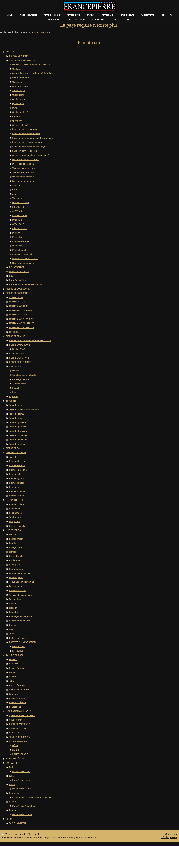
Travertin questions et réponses (24, 409)
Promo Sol (17, 237)
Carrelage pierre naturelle (24, 375)
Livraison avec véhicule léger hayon (29, 146)
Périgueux (14, 793)
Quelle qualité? (19, 99)
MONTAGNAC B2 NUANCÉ (21, 327)
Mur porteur (14, 521)
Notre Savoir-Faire (17, 280)
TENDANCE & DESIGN (19, 737)
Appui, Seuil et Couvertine (21, 581)
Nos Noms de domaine (23, 262)
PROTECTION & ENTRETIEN (22, 642)
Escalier (13, 659)
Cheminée (14, 676)
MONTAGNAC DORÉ (18, 306)
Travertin (13, 456)
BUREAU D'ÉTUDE (17, 702)
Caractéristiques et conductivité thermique (32, 73)
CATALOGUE (18, 224)
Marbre (12, 534)
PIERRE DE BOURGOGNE (18, 288)
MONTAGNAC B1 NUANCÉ (21, 323)
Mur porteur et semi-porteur (25, 159)
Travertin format (16, 413)
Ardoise (16, 185)
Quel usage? (18, 103)
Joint (14, 193)
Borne (12, 672)
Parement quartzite (18, 525)
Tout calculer (18, 198)
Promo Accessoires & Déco (25, 258)
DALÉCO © (17, 219)
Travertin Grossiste (18, 431)
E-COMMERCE (19, 206)
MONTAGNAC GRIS (18, 314)
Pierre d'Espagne (17, 465)
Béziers (12, 801)
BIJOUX (15, 749)
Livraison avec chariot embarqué (28, 142)
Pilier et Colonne (17, 668)
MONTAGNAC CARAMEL (20, 310)
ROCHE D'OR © (19, 215)
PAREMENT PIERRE (15, 500)
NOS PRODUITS (13, 530)
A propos (13, 396)
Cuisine (12, 603)
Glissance (17, 81)
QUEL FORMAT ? (17, 719)
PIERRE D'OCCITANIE (19, 357)
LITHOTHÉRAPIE (20, 754)
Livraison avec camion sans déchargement (32, 137)
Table (11, 680)
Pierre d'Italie (15, 474)
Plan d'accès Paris (21, 771)
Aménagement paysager (20, 616)
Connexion (171, 834)
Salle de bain (15, 599)
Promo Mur (17, 245)
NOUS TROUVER (17, 267)
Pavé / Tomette (16, 555)
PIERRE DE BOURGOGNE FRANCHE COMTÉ (30, 340)
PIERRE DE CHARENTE (20, 362)
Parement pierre (16, 504)
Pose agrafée (15, 512)
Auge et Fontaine (17, 685)
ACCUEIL (10, 51)
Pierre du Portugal (18, 461)
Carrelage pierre (16, 543)
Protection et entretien (23, 163)
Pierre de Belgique (18, 469)
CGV (11, 275)
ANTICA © (17, 211)
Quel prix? (17, 120)
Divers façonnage (17, 698)
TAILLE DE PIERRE (14, 655)
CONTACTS (11, 762)
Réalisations (15, 706)
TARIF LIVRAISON (17, 823)
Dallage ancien (16, 538)
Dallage (15, 370)
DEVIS (9, 818)
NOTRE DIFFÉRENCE (16, 758)
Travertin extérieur (18, 439)
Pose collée (14, 508)
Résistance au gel (20, 86)
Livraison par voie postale (24, 150)
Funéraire (13, 693)
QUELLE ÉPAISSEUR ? (19, 724)
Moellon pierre (16, 577)
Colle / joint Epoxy (18, 637)
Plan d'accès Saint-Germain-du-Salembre (31, 797)
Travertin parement (18, 426)
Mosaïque (14, 607)
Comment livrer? (20, 125)
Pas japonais (15, 560)
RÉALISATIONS (19, 228)
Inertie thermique (20, 77)
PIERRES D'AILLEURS (16, 452)
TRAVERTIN (11, 400)
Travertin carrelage (18, 435)
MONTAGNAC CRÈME (19, 301)
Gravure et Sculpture (19, 689)
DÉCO (15, 745)
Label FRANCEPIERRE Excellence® (26, 284)
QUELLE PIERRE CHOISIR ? (22, 715)
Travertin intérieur (17, 444)
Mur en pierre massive (19, 573)
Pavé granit (14, 564)
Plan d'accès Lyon (21, 780)
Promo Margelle (20, 250)
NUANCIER (14, 732)
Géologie (16, 68)
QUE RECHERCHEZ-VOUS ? (22, 60)
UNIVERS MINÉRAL (18, 741)
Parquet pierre (16, 568)
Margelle (16, 387)
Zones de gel (18, 90)
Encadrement (15, 586)
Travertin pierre (16, 405)
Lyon (11, 775)
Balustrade (14, 663)
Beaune (12, 810)
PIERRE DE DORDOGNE (17, 293)
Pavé (14, 392)
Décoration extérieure (19, 620)
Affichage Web (169, 837)
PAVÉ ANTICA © (17, 353)
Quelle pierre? (18, 94)
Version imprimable (16, 834)
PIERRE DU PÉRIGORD (19, 344)
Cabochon (17, 116)
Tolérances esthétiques (23, 172)
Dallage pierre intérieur (23, 181)
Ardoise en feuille (17, 590)
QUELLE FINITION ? (18, 728)
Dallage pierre (15, 547)
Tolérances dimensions (23, 168)
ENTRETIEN (18, 650)
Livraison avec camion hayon (26, 133)
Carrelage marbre (20, 379)
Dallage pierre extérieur (23, 176)
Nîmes (12, 784)
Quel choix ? (15, 366)
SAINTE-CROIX (16, 297)
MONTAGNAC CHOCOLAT (21, 319)
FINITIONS (14, 331)
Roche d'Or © (18, 349)
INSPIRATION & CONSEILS (18, 711)
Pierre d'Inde (15, 487)
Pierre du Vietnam (17, 491)
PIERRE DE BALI (13, 448)
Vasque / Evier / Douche (20, 594)
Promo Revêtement (21, 241)
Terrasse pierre (19, 383)
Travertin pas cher (17, 422)
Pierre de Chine (16, 495)
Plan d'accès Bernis (21, 788)
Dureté (15, 107)
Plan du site (34, 834)
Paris (11, 767)
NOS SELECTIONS (20, 202)
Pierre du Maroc (16, 482)
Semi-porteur (15, 517)
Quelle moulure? (20, 112)
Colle (14, 189)
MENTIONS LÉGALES (19, 271)
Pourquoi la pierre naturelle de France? (31, 64)
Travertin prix (15, 418)
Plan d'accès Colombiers (24, 806)
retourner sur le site (41, 32)
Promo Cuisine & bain (22, 254)
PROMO (16, 232)
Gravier (12, 624)
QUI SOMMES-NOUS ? (19, 56)
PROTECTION (18, 646)
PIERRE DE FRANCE (15, 336)
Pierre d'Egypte (16, 478)
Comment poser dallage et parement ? (30, 155)
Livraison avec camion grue (25, 129)
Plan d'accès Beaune (22, 814)
